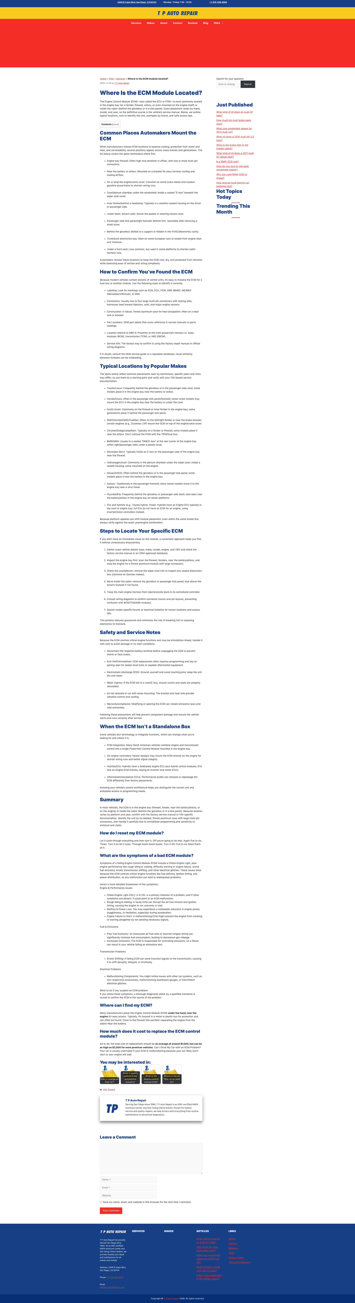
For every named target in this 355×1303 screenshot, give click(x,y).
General (120, 78)
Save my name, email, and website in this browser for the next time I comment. (147, 1202)
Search (248, 84)
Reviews (193, 23)
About (163, 23)
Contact (177, 23)
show (115, 124)
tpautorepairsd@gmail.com (112, 1287)
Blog (205, 23)
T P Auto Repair (171, 1298)
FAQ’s (217, 23)
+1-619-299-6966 (218, 2)
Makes (151, 23)
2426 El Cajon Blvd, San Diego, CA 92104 (136, 2)
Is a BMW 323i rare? (227, 161)
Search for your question (230, 78)
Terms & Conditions (239, 1262)
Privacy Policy (236, 1257)
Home (103, 78)
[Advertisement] (177, 48)
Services (136, 23)
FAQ (111, 78)
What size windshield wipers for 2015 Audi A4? (208, 1259)
